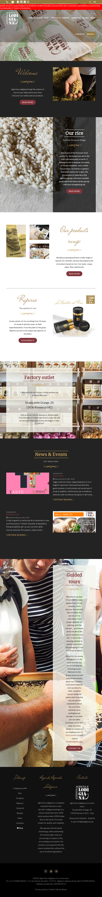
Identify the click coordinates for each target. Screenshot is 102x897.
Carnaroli (76, 18)
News (92, 18)
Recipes (85, 18)
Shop (91, 34)
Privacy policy (41, 889)
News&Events (58, 473)
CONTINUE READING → (64, 499)
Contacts (79, 34)
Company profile (35, 18)
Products (55, 18)
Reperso (65, 18)
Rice (46, 18)
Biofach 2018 (12, 515)
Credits (51, 889)
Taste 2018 (58, 476)
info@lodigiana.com (74, 741)
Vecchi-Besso (61, 889)
